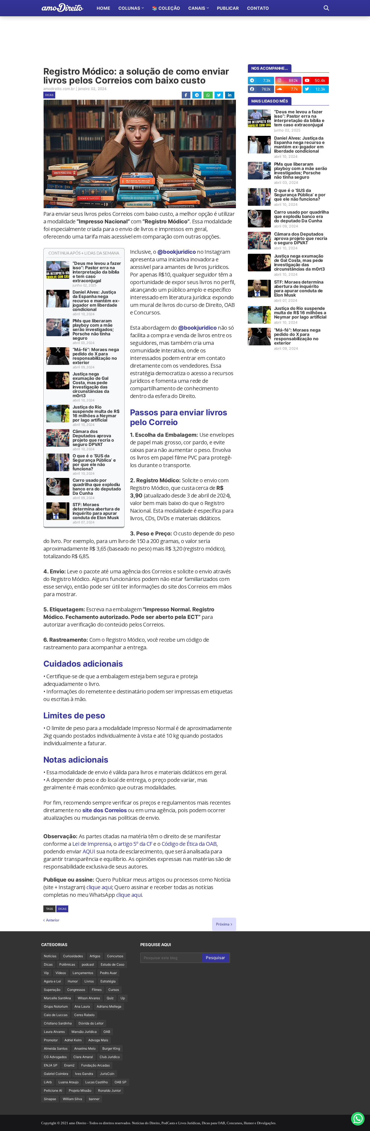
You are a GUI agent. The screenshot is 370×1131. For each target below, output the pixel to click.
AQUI (89, 851)
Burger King (111, 1048)
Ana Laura (82, 1006)
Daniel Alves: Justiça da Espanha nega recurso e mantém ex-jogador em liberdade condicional (96, 300)
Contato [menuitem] (258, 8)
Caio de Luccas (55, 1015)
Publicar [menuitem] (228, 8)
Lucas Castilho (96, 1082)
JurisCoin (107, 1074)
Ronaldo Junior (109, 1090)
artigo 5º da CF (135, 843)
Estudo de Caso (112, 964)
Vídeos (61, 973)
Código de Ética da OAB (189, 843)
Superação (52, 990)
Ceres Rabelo (84, 1015)
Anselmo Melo (85, 1048)
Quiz (110, 998)
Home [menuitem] (103, 8)
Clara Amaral (83, 1057)
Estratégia (108, 981)
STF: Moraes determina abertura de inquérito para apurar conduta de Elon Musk (96, 511)
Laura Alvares (54, 1032)
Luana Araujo (69, 1082)
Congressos (76, 990)
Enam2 (69, 1065)
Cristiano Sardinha (58, 1023)
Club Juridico (110, 1057)
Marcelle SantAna (57, 998)
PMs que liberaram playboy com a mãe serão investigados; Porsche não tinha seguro (93, 329)
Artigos (95, 956)
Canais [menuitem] (196, 8)
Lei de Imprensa (91, 843)
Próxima (222, 924)
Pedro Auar (108, 973)
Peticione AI (53, 1090)
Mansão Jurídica (84, 1032)
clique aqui (99, 887)
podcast (88, 964)
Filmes (97, 990)
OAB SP (120, 1082)
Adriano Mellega (109, 1006)
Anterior (52, 920)
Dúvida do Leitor (91, 1023)
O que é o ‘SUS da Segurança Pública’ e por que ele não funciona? (94, 462)
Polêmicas (67, 964)
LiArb (48, 1082)
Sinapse (50, 1099)
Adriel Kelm (73, 1040)
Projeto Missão (80, 1090)
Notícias (50, 956)
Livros (89, 981)
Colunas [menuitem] (129, 8)
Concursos (115, 956)
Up (123, 998)
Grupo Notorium (56, 1006)
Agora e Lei (52, 981)
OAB (106, 1032)
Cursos (113, 990)
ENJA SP (50, 1065)
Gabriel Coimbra (56, 1074)
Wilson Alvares (89, 998)
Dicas (49, 95)
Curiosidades (73, 956)
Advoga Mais (98, 1040)
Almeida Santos (55, 1048)
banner (94, 1099)
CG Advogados (55, 1057)
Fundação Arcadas (95, 1065)
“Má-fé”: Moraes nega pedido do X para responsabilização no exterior (96, 356)
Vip (46, 973)
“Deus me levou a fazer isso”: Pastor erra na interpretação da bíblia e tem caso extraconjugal (97, 272)
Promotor (51, 1040)
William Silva (72, 1099)
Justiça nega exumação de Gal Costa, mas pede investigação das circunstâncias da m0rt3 (91, 385)
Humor (73, 981)
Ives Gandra (84, 1074)
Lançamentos (83, 973)
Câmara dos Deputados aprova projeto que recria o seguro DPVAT (93, 437)
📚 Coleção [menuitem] (166, 8)
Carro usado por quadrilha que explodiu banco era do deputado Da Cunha (97, 486)
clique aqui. (129, 894)
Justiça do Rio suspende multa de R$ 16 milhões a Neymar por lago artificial (96, 413)
